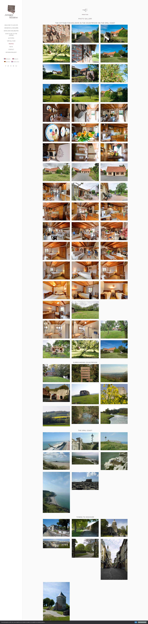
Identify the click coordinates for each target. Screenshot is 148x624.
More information (142, 622)
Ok (135, 622)
